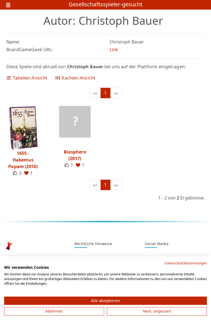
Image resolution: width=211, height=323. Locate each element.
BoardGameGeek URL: (29, 49)
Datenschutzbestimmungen (186, 263)
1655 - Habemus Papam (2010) (23, 159)
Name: (13, 42)
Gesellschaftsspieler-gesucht (106, 5)
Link (114, 49)
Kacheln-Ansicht (77, 78)
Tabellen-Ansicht (30, 78)
